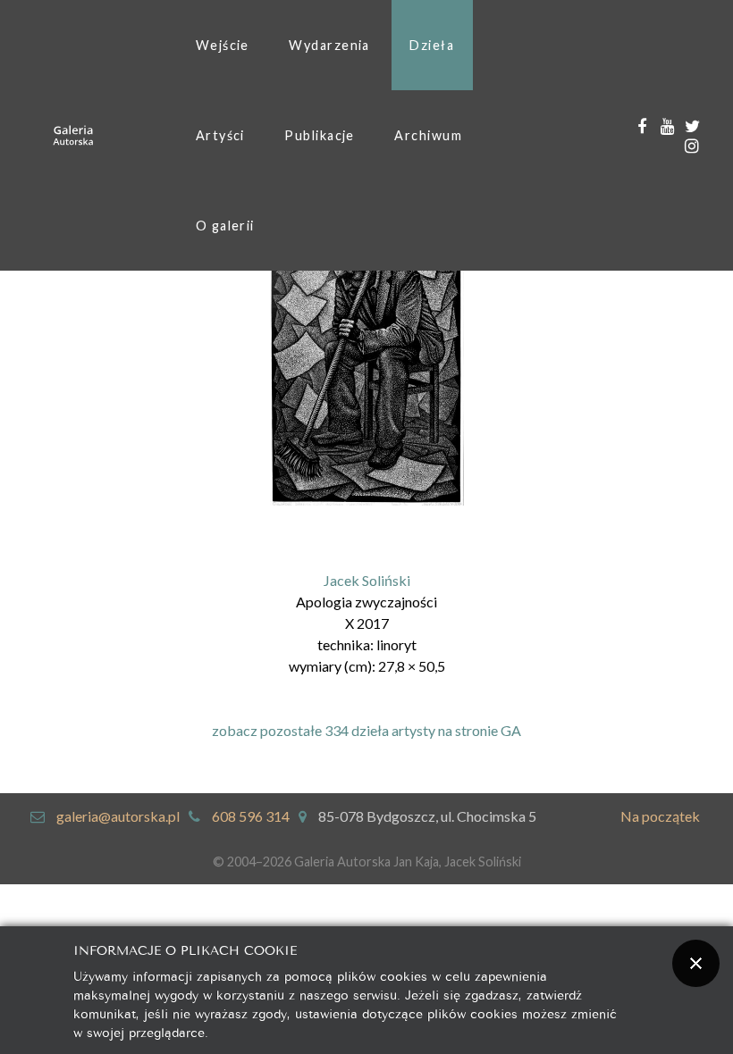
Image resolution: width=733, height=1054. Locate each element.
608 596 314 (251, 815)
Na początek (660, 815)
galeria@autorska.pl (118, 815)
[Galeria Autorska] (73, 135)
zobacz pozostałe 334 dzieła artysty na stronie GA (366, 730)
